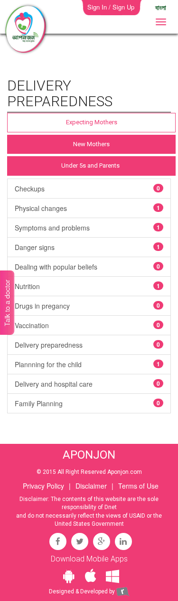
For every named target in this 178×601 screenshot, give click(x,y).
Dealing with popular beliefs (87, 266)
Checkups (87, 188)
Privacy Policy (43, 486)
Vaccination (87, 325)
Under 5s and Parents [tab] (90, 165)
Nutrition (87, 286)
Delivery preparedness (87, 345)
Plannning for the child (87, 364)
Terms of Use (138, 486)
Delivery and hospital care (87, 384)
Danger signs (87, 247)
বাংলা (160, 7)
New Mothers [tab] (91, 144)
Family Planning (87, 403)
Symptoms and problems (87, 227)
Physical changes (87, 208)
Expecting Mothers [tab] (91, 122)
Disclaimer (91, 486)
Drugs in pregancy (87, 306)
